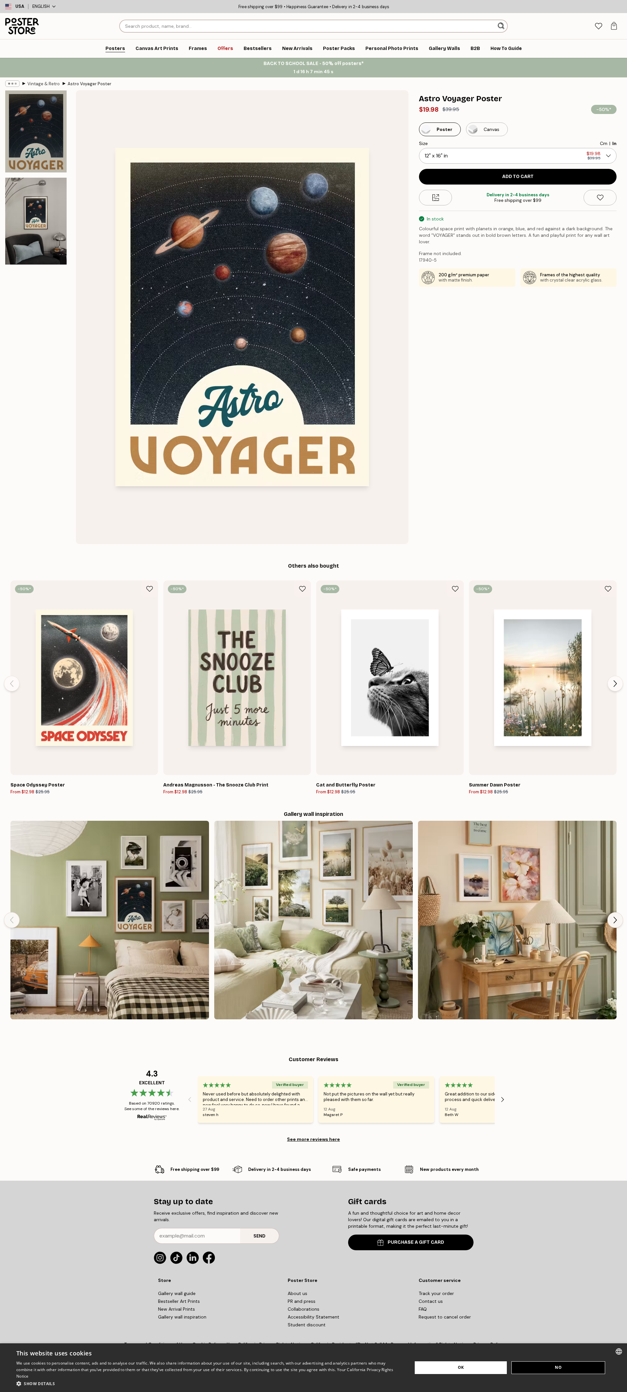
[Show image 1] (36, 131)
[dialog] (313, 1367)
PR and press (301, 1301)
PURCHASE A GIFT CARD (416, 1242)
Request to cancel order (445, 1317)
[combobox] (619, 1351)
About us (297, 1293)
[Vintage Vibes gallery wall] (109, 920)
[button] (208, 1383)
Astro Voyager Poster (89, 84)
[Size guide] (435, 197)
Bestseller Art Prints (179, 1301)
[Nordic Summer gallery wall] (313, 920)
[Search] (502, 26)
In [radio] (614, 143)
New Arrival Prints (176, 1309)
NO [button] (558, 1367)
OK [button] (461, 1367)
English (41, 6)
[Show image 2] (36, 221)
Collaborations (303, 1309)
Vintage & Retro (43, 84)
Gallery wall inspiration (182, 1317)
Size (423, 143)
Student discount (307, 1325)
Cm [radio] (603, 143)
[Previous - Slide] (12, 683)
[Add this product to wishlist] (600, 197)
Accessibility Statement (313, 1317)
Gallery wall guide (177, 1293)
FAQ (423, 1309)
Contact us (431, 1301)
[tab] (598, 26)
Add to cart (518, 176)
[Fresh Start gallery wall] (517, 920)
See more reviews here (313, 1139)
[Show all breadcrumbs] (12, 83)
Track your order (436, 1293)
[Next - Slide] (615, 683)
